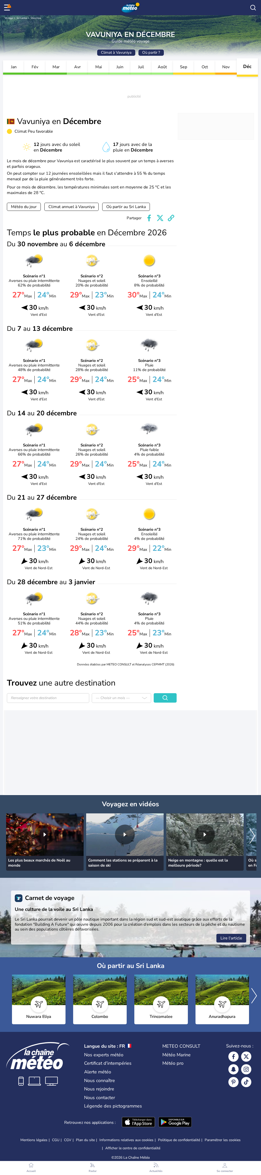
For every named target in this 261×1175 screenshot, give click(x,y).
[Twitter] (246, 1056)
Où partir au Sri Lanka (126, 207)
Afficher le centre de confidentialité (132, 1148)
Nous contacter (99, 1098)
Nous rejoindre (99, 1089)
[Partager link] (171, 218)
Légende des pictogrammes (113, 1106)
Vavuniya (36, 18)
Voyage (9, 18)
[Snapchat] (233, 1069)
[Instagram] (246, 1069)
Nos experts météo (103, 1055)
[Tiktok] (246, 1082)
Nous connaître (99, 1080)
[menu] (8, 8)
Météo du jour (24, 207)
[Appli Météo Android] (175, 1122)
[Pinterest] (233, 1082)
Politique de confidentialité (179, 1140)
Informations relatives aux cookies (126, 1140)
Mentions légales (33, 1140)
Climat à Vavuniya (116, 52)
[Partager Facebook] (149, 218)
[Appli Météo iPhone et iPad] (138, 1122)
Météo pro (173, 1063)
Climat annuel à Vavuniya (71, 207)
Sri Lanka (22, 18)
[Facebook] (233, 1056)
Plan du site (85, 1140)
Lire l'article (231, 938)
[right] (252, 836)
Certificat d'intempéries (108, 1063)
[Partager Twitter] (160, 218)
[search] (253, 8)
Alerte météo (97, 1072)
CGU (55, 1140)
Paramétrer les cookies (223, 1140)
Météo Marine (176, 1055)
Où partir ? (151, 52)
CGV (67, 1140)
